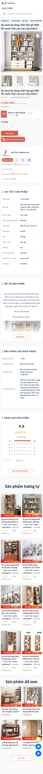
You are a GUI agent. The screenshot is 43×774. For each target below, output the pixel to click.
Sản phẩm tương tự (22, 486)
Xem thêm (30, 113)
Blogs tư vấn (7, 8)
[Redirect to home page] (9, 3)
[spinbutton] (7, 126)
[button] (3, 126)
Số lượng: (4, 122)
